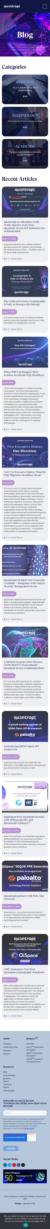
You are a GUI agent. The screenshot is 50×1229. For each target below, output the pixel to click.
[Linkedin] (5, 1165)
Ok (25, 1225)
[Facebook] (19, 1165)
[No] (46, 1221)
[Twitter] (10, 1165)
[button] (45, 6)
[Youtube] (14, 1165)
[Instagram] (23, 1165)
